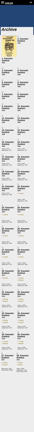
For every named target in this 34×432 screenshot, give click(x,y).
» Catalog (20, 193)
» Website (5, 278)
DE (31, 2)
